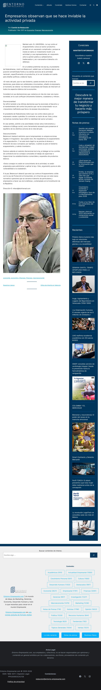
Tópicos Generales (61, 628)
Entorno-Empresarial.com (14, 596)
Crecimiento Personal (61, 579)
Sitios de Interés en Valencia (50, 285)
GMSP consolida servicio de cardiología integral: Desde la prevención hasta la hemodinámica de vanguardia (83, 368)
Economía (30, 30)
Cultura (83, 579)
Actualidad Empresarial (80, 572)
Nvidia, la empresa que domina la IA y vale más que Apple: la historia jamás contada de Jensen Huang (86, 176)
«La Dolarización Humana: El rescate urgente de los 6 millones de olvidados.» (83, 312)
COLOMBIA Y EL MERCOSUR (78, 407)
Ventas (83, 628)
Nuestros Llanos (8, 285)
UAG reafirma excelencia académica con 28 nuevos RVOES (82, 338)
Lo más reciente (50, 635)
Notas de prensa (70, 635)
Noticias (73, 609)
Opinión (91, 609)
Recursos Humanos (79, 615)
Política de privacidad (16, 682)
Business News (90, 635)
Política (57, 615)
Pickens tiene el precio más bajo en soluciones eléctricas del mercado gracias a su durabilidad (83, 240)
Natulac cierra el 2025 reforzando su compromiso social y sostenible (86, 214)
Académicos (55, 572)
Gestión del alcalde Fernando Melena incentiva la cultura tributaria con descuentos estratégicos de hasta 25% (86, 134)
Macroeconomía (47, 30)
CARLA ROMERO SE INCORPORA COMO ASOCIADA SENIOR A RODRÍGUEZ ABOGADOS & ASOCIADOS (87, 150)
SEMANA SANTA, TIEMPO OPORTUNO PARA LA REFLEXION (82, 270)
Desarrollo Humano (59, 585)
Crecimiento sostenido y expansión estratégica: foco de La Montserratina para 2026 (87, 191)
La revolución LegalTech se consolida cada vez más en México (83, 515)
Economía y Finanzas (18, 278)
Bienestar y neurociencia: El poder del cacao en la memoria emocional (83, 417)
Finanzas (38, 30)
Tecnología (60, 621)
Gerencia (59, 597)
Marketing (82, 603)
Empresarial (70, 591)
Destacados (83, 585)
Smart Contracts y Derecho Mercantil (83, 458)
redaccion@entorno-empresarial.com (50, 679)
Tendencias (80, 621)
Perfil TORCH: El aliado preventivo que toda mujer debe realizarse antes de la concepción (83, 484)
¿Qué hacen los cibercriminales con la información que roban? (86, 163)
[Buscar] (90, 83)
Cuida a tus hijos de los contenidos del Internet (86, 204)
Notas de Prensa (52, 609)
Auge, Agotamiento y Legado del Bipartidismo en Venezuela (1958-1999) (83, 301)
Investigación (79, 597)
